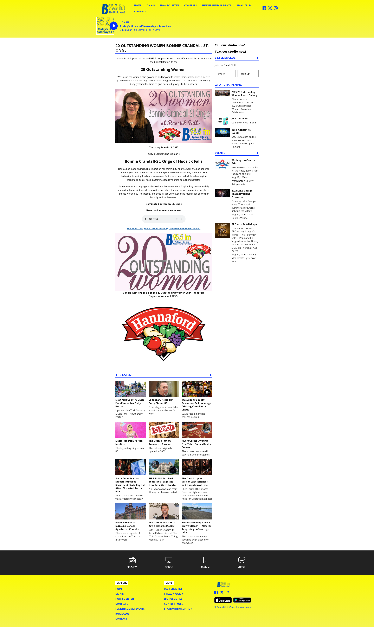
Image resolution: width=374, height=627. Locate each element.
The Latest (124, 375)
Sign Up (245, 73)
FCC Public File (173, 588)
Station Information (178, 608)
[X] (270, 9)
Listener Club (225, 57)
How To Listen (169, 5)
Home (137, 5)
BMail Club (244, 5)
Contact (140, 11)
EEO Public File (173, 598)
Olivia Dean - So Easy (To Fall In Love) (140, 29)
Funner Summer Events (216, 5)
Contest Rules (173, 603)
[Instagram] (276, 9)
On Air (151, 5)
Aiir (248, 607)
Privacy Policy (173, 593)
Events (220, 153)
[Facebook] (264, 9)
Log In (221, 73)
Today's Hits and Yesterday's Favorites (145, 26)
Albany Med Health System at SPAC (244, 258)
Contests (190, 5)
